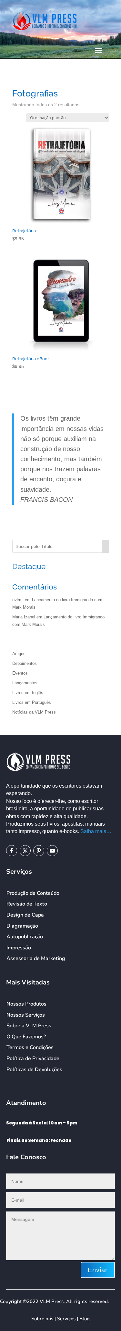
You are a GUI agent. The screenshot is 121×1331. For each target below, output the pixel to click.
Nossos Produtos (26, 1004)
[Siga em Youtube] (52, 850)
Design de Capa (25, 915)
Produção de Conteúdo (32, 893)
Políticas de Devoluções (34, 1069)
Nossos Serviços (25, 1015)
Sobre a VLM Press (28, 1025)
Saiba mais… (95, 831)
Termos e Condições (30, 1047)
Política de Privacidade (32, 1058)
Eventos (20, 673)
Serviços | (68, 1318)
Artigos (18, 653)
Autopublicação (24, 936)
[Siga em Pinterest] (38, 850)
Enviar (98, 1270)
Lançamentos (24, 682)
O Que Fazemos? (26, 1036)
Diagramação (22, 926)
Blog (84, 1318)
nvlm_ (18, 599)
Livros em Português (31, 702)
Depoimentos (24, 663)
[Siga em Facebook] (11, 850)
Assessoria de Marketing (35, 958)
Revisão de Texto (26, 903)
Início (17, 81)
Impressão (18, 947)
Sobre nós (42, 1318)
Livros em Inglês (27, 692)
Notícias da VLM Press (34, 712)
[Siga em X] (25, 850)
